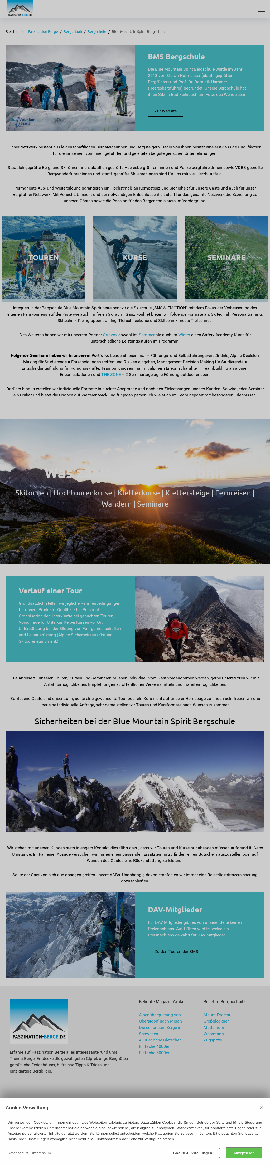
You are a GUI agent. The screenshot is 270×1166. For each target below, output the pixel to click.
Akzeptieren (244, 1153)
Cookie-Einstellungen (192, 1153)
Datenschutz (18, 1153)
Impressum (41, 1153)
